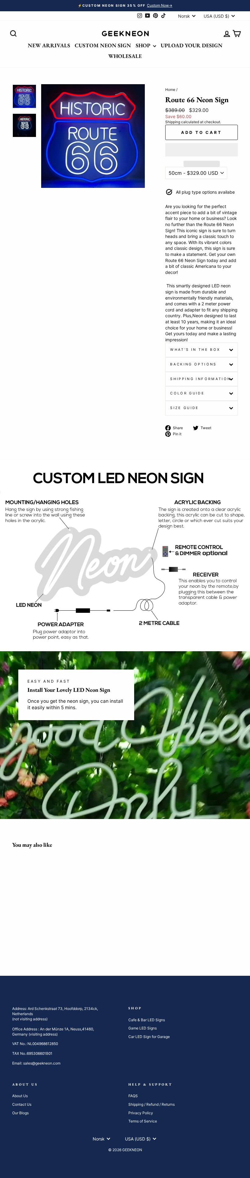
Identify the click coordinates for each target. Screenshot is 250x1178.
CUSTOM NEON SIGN (103, 45)
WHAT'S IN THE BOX (195, 349)
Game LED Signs (142, 1028)
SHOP (144, 45)
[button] (201, 149)
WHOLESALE (125, 55)
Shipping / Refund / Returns (151, 1104)
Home (170, 89)
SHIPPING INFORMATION (200, 379)
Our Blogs (20, 1113)
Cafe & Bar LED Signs (146, 1020)
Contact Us (21, 1104)
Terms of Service (142, 1121)
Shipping (172, 122)
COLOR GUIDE (187, 393)
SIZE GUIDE (184, 408)
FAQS (133, 1096)
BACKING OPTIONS (193, 364)
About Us (20, 1096)
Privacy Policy (140, 1113)
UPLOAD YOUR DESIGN (192, 45)
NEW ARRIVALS (49, 45)
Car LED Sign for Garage (149, 1036)
